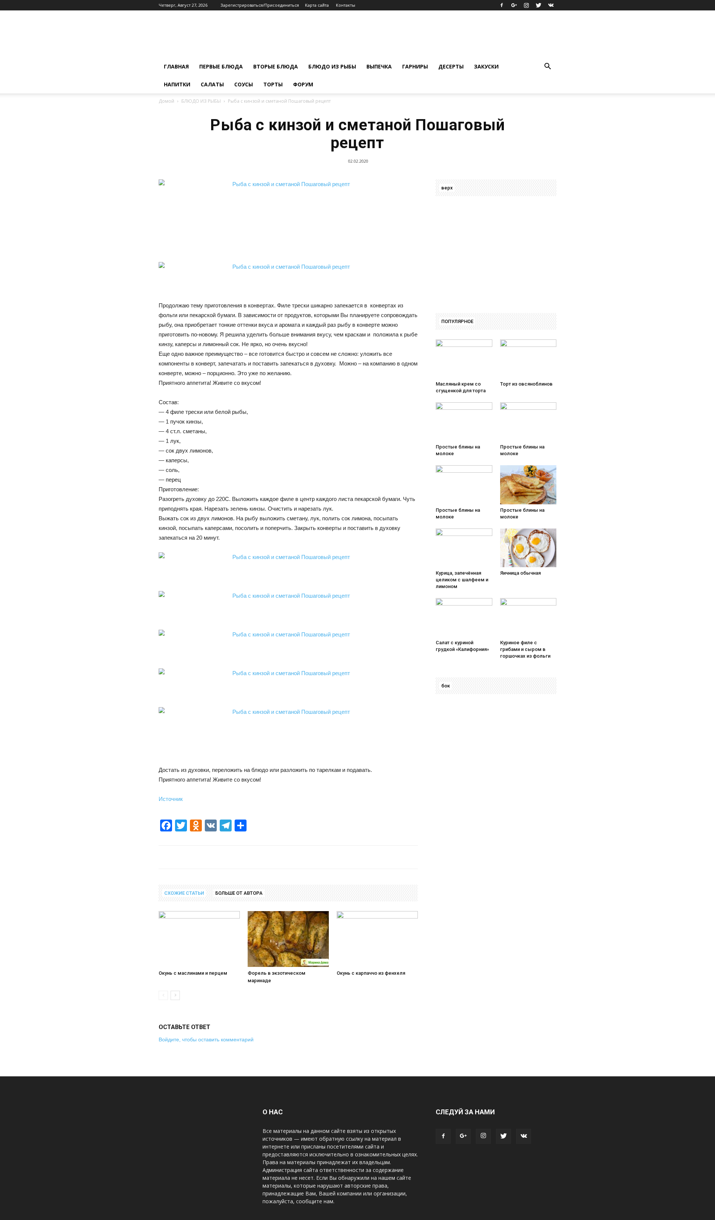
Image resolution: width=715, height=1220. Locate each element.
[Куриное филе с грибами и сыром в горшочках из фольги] (528, 617)
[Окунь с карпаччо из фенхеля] (377, 939)
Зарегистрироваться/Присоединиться (259, 5)
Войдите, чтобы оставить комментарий (206, 1039)
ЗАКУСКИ (486, 66)
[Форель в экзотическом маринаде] (288, 939)
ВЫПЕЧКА (379, 66)
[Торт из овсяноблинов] (528, 358)
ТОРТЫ (273, 84)
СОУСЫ (243, 84)
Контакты (345, 5)
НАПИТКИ (177, 84)
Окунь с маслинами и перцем (193, 973)
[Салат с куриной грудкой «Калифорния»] (464, 617)
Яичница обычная (520, 573)
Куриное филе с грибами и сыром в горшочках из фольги (525, 649)
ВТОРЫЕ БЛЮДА (275, 66)
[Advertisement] (272, 219)
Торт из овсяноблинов (526, 384)
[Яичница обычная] (528, 547)
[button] (547, 67)
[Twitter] (538, 5)
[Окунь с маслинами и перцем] (199, 939)
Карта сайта (317, 5)
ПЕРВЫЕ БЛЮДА (221, 66)
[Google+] (513, 5)
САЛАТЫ (212, 84)
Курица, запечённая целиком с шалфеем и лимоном (462, 579)
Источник (171, 799)
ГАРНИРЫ (415, 66)
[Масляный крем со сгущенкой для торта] (464, 358)
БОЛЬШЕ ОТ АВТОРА (239, 893)
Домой (166, 101)
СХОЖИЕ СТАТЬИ (184, 893)
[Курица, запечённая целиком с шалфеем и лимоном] (464, 547)
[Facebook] (501, 5)
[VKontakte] (550, 5)
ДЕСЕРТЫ (451, 66)
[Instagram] (526, 5)
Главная (176, 66)
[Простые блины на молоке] (464, 421)
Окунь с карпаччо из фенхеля (371, 973)
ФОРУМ (303, 84)
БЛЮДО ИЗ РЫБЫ (332, 66)
